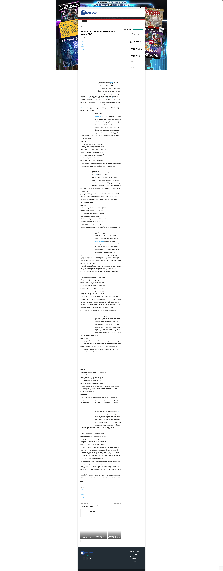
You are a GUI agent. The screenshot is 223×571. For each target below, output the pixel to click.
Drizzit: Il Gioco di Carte (116, 505)
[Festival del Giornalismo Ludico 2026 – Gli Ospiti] (126, 55)
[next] (140, 21)
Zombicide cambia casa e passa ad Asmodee (97, 20)
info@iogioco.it (89, 555)
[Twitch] (140, 8)
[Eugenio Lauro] (81, 37)
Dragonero (89, 435)
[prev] (139, 21)
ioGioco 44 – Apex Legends (135, 62)
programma (83, 107)
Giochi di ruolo (86, 481)
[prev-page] (81, 541)
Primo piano (85, 26)
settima (111, 82)
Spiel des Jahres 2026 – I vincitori (101, 537)
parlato (108, 235)
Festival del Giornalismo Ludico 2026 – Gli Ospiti (135, 56)
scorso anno (89, 94)
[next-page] (83, 541)
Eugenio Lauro (93, 511)
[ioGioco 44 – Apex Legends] (126, 62)
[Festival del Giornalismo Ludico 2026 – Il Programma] (114, 531)
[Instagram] (139, 8)
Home (81, 26)
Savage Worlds (110, 97)
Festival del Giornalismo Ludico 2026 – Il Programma (114, 537)
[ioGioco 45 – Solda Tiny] (87, 531)
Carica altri (132, 67)
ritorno (102, 143)
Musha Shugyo (98, 116)
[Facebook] (137, 8)
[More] (100, 51)
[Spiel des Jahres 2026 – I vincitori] (100, 531)
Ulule (115, 118)
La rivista (131, 33)
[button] (141, 18)
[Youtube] (142, 8)
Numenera (104, 97)
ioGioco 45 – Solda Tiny (87, 537)
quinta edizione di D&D (85, 97)
